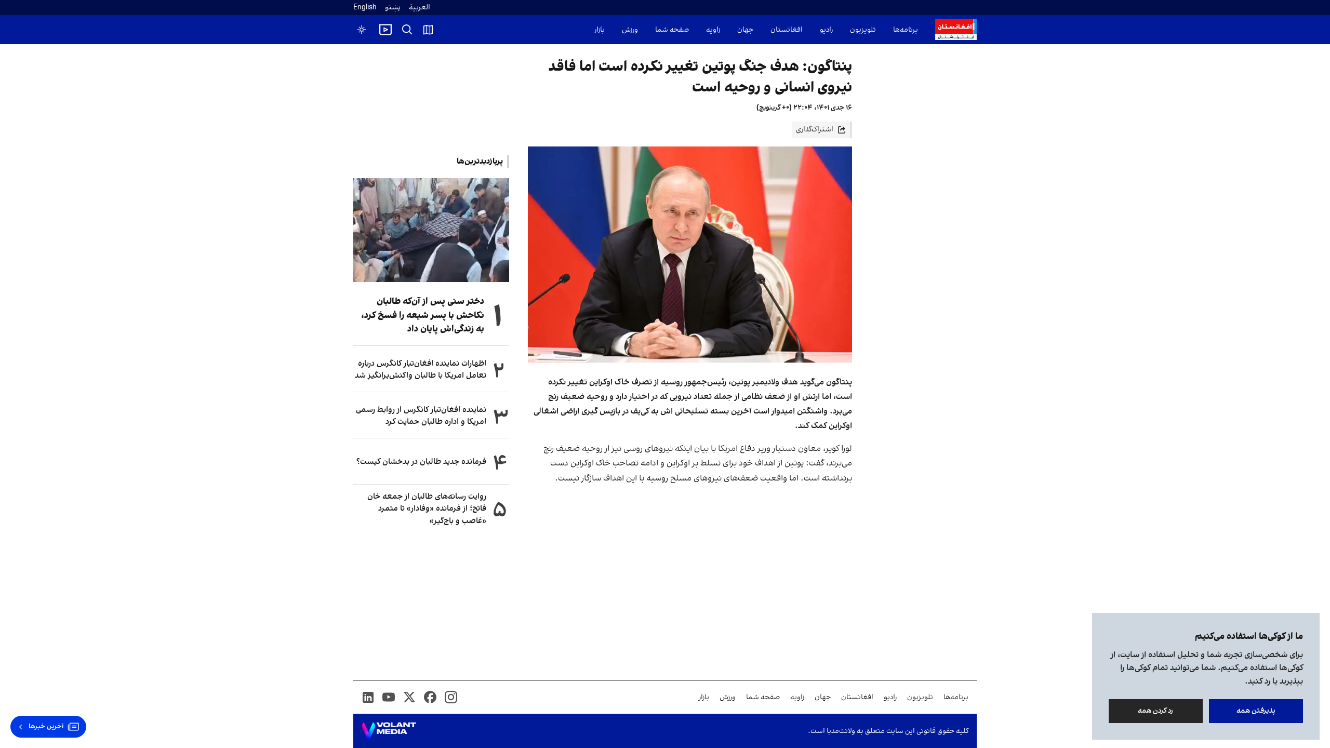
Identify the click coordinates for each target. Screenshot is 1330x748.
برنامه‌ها (905, 29)
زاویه (713, 29)
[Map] (428, 29)
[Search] (407, 29)
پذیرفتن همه (1255, 710)
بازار (599, 29)
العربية (419, 7)
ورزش (630, 29)
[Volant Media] (389, 731)
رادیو (826, 29)
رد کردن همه (1156, 710)
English (365, 7)
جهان (745, 29)
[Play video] (385, 29)
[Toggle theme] (361, 29)
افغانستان (786, 29)
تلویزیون (863, 29)
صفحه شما (672, 29)
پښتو (393, 7)
